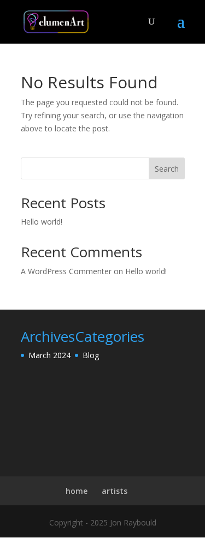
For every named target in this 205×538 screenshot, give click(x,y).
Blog (91, 355)
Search (167, 169)
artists (114, 491)
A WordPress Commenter (66, 271)
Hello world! (41, 221)
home (76, 491)
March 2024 (49, 355)
